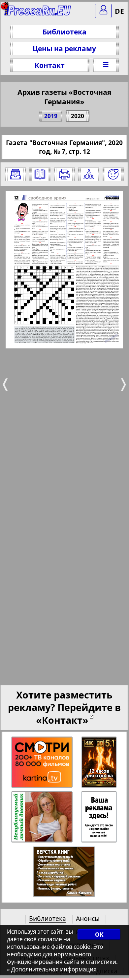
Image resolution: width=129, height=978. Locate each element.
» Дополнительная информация (52, 969)
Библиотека (64, 31)
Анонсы (88, 918)
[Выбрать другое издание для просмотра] (15, 174)
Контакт (50, 65)
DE (119, 11)
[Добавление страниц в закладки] (113, 174)
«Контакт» (62, 720)
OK (99, 934)
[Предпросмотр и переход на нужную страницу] (39, 174)
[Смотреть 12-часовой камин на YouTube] (99, 762)
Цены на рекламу (64, 48)
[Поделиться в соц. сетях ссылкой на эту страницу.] (88, 174)
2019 (50, 116)
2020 (77, 116)
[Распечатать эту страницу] (64, 174)
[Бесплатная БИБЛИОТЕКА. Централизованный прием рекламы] (37, 13)
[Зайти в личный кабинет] (103, 11)
